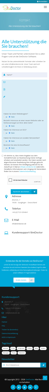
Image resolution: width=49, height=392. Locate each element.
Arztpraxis (21, 348)
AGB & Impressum (8, 337)
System (43, 348)
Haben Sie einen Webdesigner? (16, 114)
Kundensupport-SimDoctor (27, 232)
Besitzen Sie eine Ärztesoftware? (17, 145)
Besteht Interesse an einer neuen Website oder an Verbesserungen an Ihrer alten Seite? (24, 121)
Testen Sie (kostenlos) (10, 329)
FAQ (3, 326)
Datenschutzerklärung (27, 171)
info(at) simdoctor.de (28, 167)
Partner (4, 322)
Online (29, 348)
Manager (6, 353)
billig (36, 348)
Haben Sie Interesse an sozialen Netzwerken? (22, 138)
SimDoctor (30, 379)
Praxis (14, 353)
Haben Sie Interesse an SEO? (15, 130)
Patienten (22, 353)
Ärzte (13, 348)
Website (5, 348)
